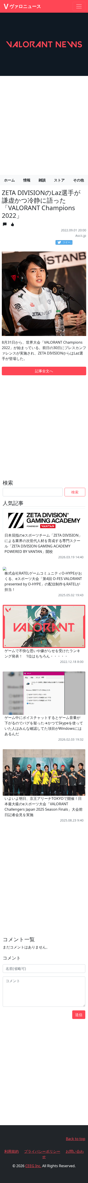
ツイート (67, 242)
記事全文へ (44, 371)
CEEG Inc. (33, 1165)
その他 (78, 180)
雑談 (42, 180)
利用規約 (11, 1151)
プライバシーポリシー (42, 1151)
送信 (78, 1014)
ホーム (9, 180)
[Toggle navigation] (79, 6)
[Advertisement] (44, 124)
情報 (26, 180)
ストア (59, 180)
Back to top (75, 1138)
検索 (75, 492)
